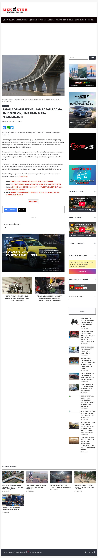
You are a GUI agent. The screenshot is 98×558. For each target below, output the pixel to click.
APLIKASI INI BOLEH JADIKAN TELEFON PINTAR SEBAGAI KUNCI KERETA (87, 388)
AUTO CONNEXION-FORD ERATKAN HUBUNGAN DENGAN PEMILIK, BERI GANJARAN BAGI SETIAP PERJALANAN (88, 337)
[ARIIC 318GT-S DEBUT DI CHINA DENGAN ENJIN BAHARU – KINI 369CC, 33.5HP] (74, 414)
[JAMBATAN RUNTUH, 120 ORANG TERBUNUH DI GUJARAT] (61, 477)
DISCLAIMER (89, 20)
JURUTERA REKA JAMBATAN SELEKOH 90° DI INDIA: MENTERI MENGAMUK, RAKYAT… (12, 487)
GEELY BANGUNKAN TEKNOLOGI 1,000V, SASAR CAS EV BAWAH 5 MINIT (87, 350)
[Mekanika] (15, 9)
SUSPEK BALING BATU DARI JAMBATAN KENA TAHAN (11, 509)
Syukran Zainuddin (9, 121)
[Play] (71, 210)
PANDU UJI (51, 20)
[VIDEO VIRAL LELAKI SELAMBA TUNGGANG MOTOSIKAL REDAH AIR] (37, 477)
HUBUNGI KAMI (79, 20)
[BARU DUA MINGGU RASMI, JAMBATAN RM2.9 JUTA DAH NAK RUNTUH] (85, 477)
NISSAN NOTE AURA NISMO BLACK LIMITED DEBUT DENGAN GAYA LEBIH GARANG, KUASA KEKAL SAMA (87, 401)
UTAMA (5, 20)
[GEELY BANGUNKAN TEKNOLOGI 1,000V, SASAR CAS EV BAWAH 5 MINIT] (74, 349)
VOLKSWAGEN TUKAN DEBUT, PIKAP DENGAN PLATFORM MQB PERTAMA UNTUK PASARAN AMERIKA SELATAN (88, 428)
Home (5, 99)
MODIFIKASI (33, 20)
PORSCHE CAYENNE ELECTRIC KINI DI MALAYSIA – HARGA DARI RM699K (20, 253)
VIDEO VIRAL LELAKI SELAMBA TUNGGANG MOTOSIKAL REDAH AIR (36, 487)
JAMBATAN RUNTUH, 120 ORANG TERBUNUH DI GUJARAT (60, 486)
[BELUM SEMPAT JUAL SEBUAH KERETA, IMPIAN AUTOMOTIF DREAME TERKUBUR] (74, 376)
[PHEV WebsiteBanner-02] (82, 127)
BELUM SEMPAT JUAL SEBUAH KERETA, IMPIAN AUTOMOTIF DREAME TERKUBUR (88, 377)
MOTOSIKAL (42, 20)
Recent (82, 311)
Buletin (11, 99)
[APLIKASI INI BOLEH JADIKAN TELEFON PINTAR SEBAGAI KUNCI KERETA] (74, 387)
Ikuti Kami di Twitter (76, 297)
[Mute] (90, 210)
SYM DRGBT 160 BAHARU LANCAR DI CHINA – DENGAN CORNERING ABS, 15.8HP (87, 323)
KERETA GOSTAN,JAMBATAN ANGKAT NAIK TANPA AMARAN (32, 181)
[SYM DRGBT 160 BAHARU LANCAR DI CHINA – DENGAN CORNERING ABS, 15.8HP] (74, 321)
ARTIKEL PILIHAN (21, 20)
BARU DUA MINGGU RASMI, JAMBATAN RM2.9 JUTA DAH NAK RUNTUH (36, 184)
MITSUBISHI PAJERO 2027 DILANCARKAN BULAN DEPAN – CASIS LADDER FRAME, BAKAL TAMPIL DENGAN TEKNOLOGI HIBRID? (88, 444)
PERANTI (59, 20)
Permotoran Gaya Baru (35, 552)
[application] (82, 204)
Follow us (83, 271)
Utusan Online (23, 176)
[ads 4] (82, 185)
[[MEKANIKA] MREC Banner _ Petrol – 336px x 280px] (82, 86)
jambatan (33, 201)
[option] (33, 253)
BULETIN (12, 20)
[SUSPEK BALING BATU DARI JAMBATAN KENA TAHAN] (13, 500)
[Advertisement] (49, 38)
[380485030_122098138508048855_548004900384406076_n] (82, 159)
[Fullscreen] (93, 210)
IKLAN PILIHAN (68, 20)
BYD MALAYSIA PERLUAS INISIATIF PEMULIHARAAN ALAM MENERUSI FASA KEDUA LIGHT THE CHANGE (88, 363)
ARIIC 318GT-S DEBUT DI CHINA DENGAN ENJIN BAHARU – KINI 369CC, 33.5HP (88, 414)
